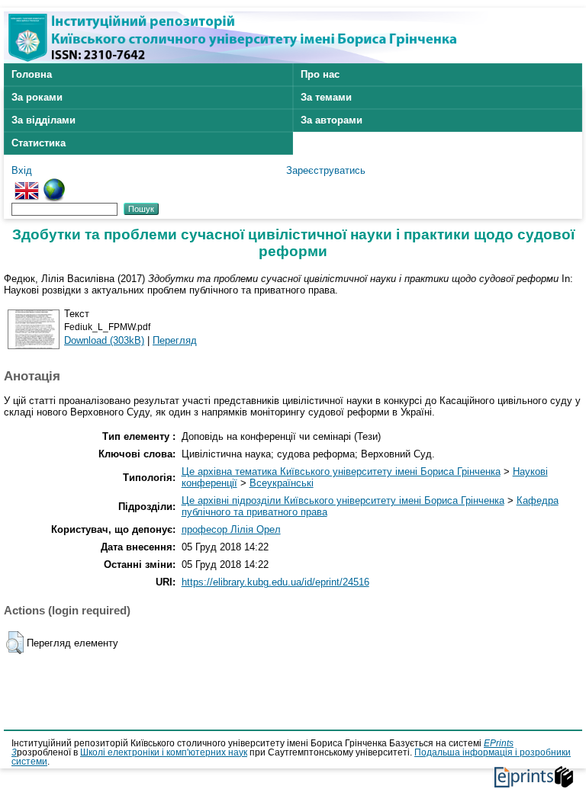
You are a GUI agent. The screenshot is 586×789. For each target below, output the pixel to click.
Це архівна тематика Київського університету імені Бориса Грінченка (341, 471)
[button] (15, 642)
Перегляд (175, 340)
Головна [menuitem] (31, 74)
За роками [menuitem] (37, 97)
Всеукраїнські (282, 483)
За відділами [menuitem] (43, 120)
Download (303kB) (104, 340)
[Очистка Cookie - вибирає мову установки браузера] (54, 184)
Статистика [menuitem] (38, 143)
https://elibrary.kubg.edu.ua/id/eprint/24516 (275, 582)
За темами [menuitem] (326, 97)
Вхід (21, 170)
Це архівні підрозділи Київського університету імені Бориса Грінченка (343, 500)
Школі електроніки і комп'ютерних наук (163, 752)
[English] (26, 184)
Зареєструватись (325, 170)
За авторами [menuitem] (331, 120)
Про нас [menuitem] (320, 74)
